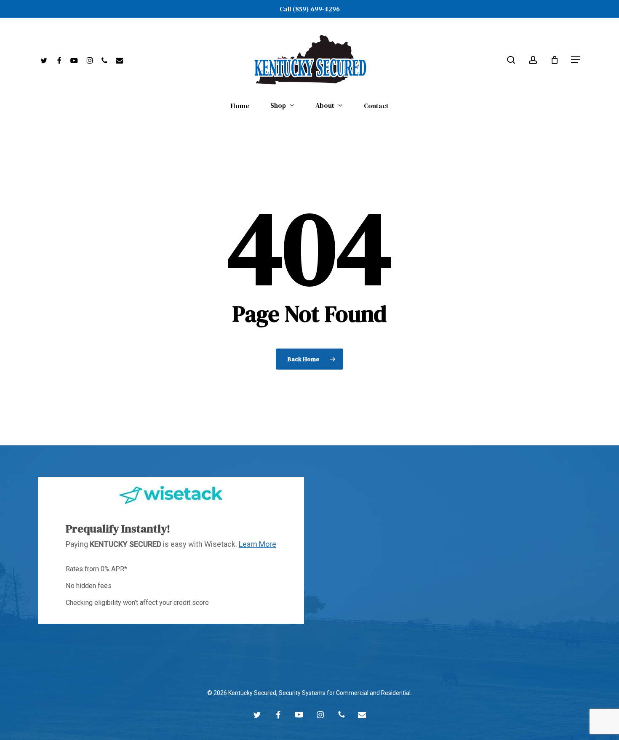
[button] (576, 60)
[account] (533, 60)
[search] (511, 60)
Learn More (257, 544)
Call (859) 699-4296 (310, 8)
